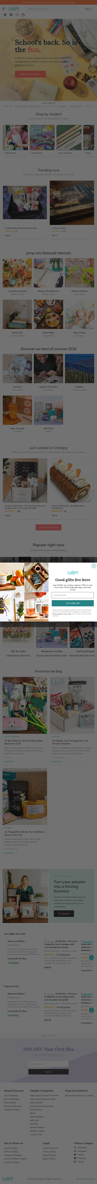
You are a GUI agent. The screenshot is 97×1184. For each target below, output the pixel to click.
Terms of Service (57, 614)
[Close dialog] (94, 566)
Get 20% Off (72, 603)
